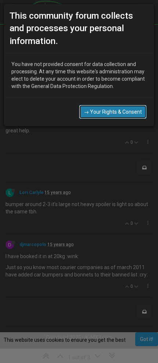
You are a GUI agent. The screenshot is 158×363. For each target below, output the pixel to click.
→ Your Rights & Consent (113, 112)
